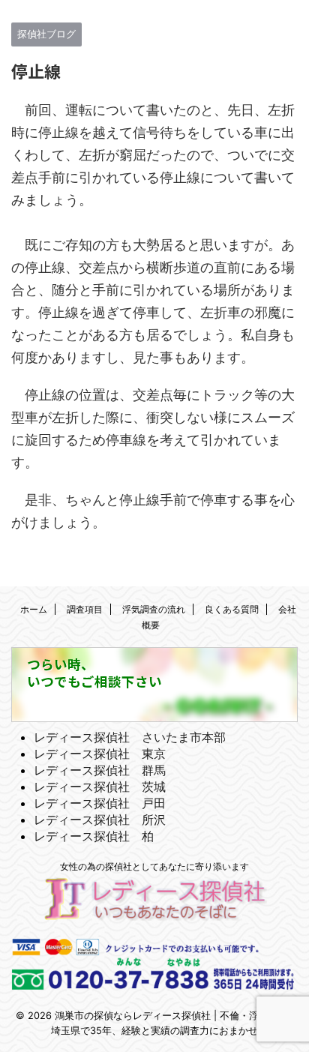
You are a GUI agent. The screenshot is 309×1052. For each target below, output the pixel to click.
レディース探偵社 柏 (94, 836)
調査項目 (85, 609)
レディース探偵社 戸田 (100, 803)
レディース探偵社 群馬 (100, 770)
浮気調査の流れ (153, 609)
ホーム (33, 609)
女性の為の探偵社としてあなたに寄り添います (154, 866)
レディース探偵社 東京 (100, 753)
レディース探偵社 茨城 (100, 786)
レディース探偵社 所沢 (100, 819)
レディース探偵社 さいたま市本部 (130, 737)
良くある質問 (232, 609)
